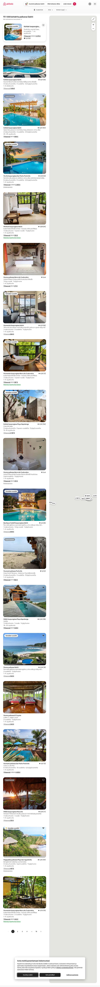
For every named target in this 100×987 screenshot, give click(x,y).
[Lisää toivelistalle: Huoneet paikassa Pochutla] (43, 539)
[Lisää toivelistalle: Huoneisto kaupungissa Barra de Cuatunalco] (43, 341)
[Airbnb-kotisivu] (8, 4)
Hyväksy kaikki (28, 975)
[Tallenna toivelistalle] (43, 25)
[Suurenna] (93, 25)
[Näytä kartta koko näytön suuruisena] (93, 19)
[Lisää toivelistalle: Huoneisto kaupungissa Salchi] (43, 293)
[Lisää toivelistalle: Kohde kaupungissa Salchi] (43, 47)
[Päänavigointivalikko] (95, 4)
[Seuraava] (40, 931)
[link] (8, 931)
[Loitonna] (93, 29)
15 (36, 931)
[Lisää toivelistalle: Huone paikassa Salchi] (43, 635)
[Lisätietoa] (21, 19)
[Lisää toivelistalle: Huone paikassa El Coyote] (43, 683)
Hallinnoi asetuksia (72, 975)
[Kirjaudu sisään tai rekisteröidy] (90, 4)
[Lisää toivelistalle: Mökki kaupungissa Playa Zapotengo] (43, 587)
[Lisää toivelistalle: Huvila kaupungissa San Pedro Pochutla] (43, 144)
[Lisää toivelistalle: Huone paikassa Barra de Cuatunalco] (43, 245)
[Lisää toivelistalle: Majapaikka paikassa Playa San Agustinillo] (43, 828)
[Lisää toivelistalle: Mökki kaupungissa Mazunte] (43, 779)
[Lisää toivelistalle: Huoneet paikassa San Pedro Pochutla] (43, 731)
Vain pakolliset (50, 975)
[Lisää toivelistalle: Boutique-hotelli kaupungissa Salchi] (43, 491)
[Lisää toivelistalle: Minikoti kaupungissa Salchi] (43, 194)
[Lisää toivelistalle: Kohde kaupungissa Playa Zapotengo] (43, 392)
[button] (27, 36)
